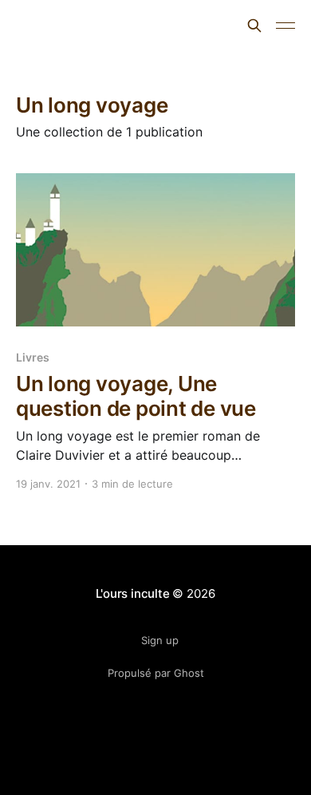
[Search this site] (254, 25)
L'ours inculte (72, 23)
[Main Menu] (285, 26)
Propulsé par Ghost (156, 672)
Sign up (160, 640)
